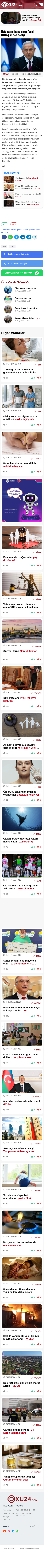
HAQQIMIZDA (8, 1513)
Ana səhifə (7, 1510)
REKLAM (6, 1520)
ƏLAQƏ (6, 1516)
